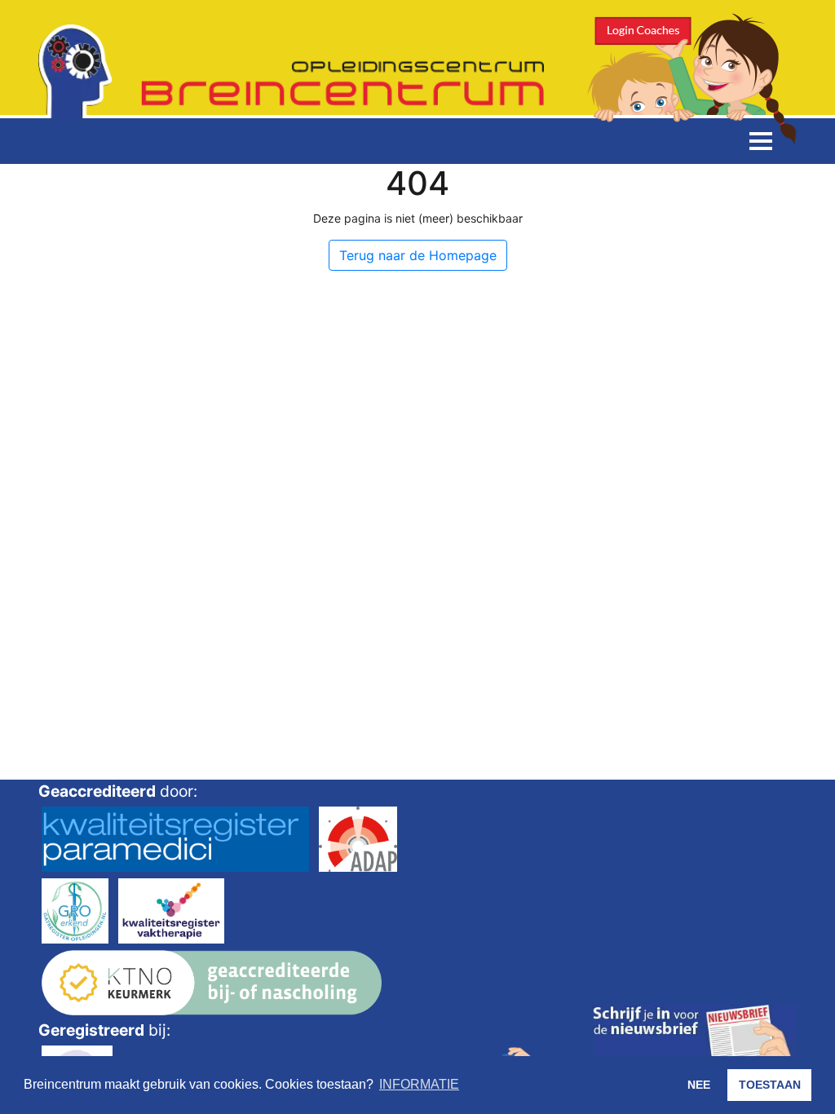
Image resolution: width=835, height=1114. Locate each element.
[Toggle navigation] (761, 141)
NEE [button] (698, 1084)
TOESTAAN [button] (770, 1084)
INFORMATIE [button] (419, 1084)
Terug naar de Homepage (418, 255)
